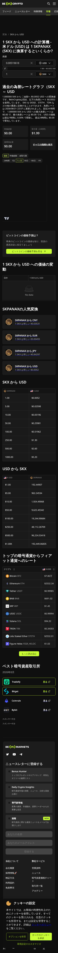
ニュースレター (22, 11)
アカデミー (37, 890)
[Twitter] (7, 755)
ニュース (36, 872)
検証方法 (10, 877)
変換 (4, 34)
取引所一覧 (37, 885)
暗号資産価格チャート (41, 879)
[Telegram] (21, 755)
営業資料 (36, 868)
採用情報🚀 (11, 872)
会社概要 (10, 868)
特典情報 (38, 11)
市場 (48, 11)
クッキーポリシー (41, 924)
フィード (6, 11)
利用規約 (10, 882)
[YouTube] (14, 755)
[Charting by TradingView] (6, 218)
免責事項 (10, 887)
